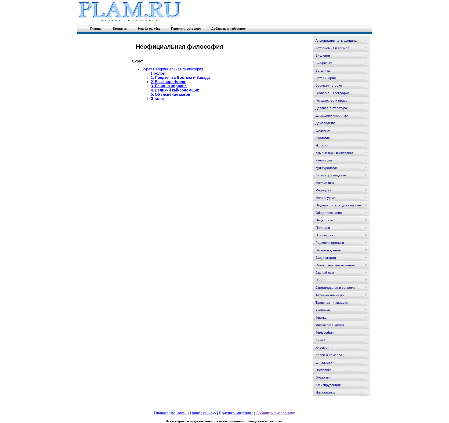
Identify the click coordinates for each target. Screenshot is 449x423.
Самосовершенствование (335, 265)
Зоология (322, 138)
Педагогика (324, 220)
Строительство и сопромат (336, 287)
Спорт (320, 280)
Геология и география (332, 93)
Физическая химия (329, 325)
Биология (322, 55)
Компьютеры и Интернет (334, 153)
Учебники (322, 310)
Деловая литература (331, 108)
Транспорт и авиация (331, 302)
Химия (320, 340)
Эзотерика (323, 370)
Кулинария (323, 160)
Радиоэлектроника (329, 242)
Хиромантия (324, 347)
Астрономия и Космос (332, 48)
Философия (324, 332)
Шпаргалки (323, 362)
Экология (322, 377)
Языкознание (325, 392)
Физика (320, 317)
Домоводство (325, 123)
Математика (324, 183)
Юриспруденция (328, 385)
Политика (322, 228)
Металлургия (325, 198)
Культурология (326, 168)
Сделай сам (324, 272)
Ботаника (322, 70)
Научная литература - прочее (338, 205)
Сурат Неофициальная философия (172, 69)
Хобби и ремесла (328, 355)
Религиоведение (328, 250)
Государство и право (331, 100)
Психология (324, 235)
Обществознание (328, 213)
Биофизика (324, 63)
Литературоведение (330, 175)
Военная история (328, 85)
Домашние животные (331, 115)
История (321, 145)
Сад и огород (325, 257)
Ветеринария (325, 78)
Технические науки (329, 295)
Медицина (323, 190)
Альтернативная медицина (336, 40)
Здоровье (322, 130)
